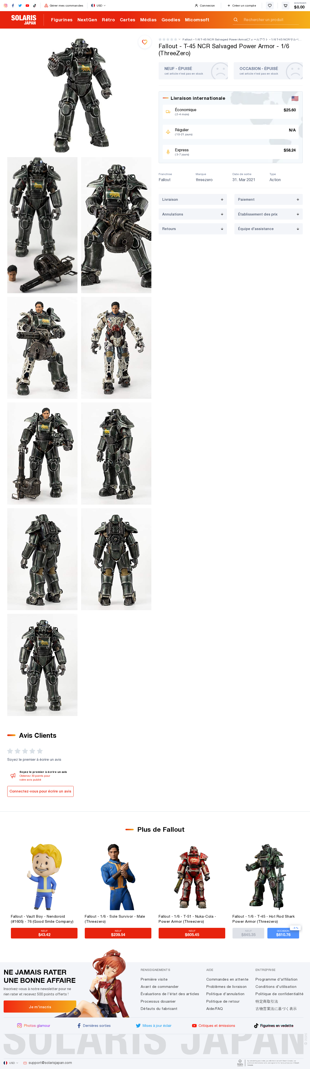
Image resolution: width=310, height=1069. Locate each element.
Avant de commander (160, 986)
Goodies (171, 19)
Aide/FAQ (214, 1009)
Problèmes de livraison (226, 986)
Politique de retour (223, 1001)
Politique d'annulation (225, 994)
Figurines (62, 19)
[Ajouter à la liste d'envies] (144, 41)
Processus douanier (158, 1001)
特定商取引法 (267, 1001)
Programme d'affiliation (277, 979)
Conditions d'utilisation (276, 986)
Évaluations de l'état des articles (170, 994)
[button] (168, 39)
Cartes (127, 19)
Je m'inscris (40, 1007)
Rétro (108, 19)
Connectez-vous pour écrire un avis (40, 791)
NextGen (87, 19)
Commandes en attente (227, 979)
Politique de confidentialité (279, 994)
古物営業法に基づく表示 (276, 1009)
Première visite (154, 979)
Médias (148, 19)
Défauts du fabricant (159, 1009)
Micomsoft (197, 19)
